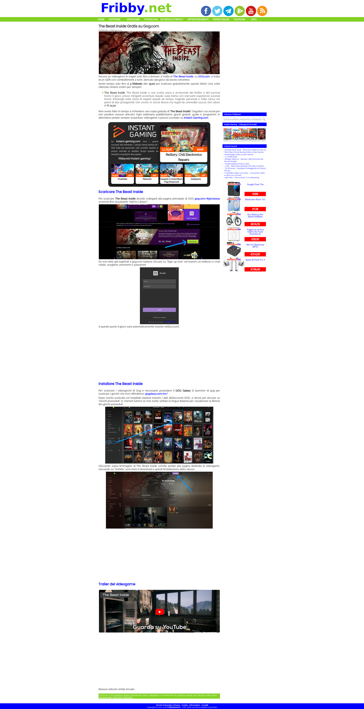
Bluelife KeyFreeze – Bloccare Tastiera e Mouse (245, 150)
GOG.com (204, 76)
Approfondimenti (198, 19)
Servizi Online (221, 19)
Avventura (118, 695)
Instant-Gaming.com (196, 117)
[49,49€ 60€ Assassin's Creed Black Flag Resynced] (171, 168)
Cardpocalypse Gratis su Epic (237, 164)
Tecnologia (151, 19)
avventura (181, 695)
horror (214, 695)
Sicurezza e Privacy (171, 19)
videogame (117, 697)
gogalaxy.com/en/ (156, 393)
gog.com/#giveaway (207, 198)
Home (101, 19)
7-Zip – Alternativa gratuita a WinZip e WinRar (244, 166)
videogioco (128, 697)
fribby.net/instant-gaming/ (135, 158)
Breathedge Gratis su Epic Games (239, 154)
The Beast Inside (183, 76)
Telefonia (239, 19)
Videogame (133, 19)
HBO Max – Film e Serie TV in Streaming (242, 177)
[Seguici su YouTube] (251, 11)
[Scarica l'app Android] (240, 11)
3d (175, 695)
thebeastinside (105, 697)
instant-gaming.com (128, 141)
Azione (126, 695)
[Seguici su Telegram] (228, 11)
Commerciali (135, 695)
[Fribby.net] (136, 8)
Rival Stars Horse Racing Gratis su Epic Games (244, 152)
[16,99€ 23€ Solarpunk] (196, 168)
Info (254, 19)
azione (189, 695)
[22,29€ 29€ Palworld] (147, 168)
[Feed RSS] (262, 11)
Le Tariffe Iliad (231, 157)
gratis (208, 695)
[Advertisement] (159, 355)
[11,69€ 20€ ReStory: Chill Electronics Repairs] (183, 130)
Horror (145, 695)
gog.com (201, 695)
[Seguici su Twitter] (217, 11)
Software (114, 19)
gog (195, 695)
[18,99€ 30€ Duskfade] (122, 168)
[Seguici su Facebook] (206, 11)
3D (111, 695)
